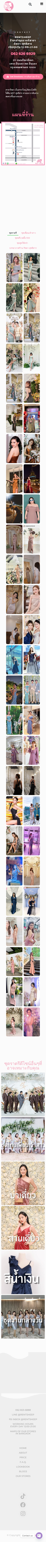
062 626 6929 (23, 54)
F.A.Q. (23, 1462)
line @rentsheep (23, 1414)
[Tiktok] (23, 1496)
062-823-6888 (23, 1410)
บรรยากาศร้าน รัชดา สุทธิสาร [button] (23, 248)
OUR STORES (23, 1476)
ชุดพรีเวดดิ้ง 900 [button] (22, 238)
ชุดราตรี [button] (13, 233)
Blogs (23, 1471)
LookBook (23, 1466)
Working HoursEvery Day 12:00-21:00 (23, 1425)
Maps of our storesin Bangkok (23, 1432)
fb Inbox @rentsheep (23, 1419)
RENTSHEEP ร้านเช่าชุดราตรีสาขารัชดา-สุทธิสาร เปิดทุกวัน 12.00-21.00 (23, 42)
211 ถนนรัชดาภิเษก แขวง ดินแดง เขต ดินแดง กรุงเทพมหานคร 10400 (23, 64)
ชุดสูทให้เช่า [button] (22, 243)
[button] (30, 4)
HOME (23, 1448)
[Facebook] (23, 1505)
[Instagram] (23, 1513)
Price (23, 1457)
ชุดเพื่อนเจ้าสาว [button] (28, 233)
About (23, 1452)
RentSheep (33, 1535)
